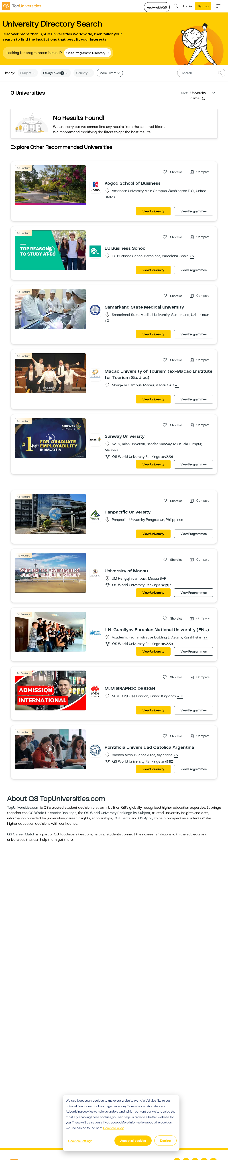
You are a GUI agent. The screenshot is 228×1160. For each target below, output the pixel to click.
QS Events (122, 818)
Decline (165, 1141)
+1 (177, 385)
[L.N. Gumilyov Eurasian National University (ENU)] (95, 632)
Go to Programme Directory (86, 53)
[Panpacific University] (95, 515)
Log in (187, 6)
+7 (206, 637)
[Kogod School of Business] (95, 186)
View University (153, 211)
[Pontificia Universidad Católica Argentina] (95, 750)
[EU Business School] (95, 251)
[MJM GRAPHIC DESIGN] (95, 691)
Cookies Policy (113, 1128)
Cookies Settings (80, 1141)
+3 (192, 256)
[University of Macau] (95, 573)
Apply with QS (157, 7)
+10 (180, 696)
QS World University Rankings (52, 813)
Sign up (203, 6)
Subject (26, 73)
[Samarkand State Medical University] (95, 310)
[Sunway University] (95, 439)
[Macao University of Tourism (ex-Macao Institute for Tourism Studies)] (95, 374)
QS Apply (145, 818)
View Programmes (194, 211)
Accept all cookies (133, 1141)
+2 (107, 320)
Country (82, 73)
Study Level (53, 73)
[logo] (21, 6)
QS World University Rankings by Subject (117, 813)
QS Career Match (21, 834)
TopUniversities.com (23, 807)
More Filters (108, 73)
